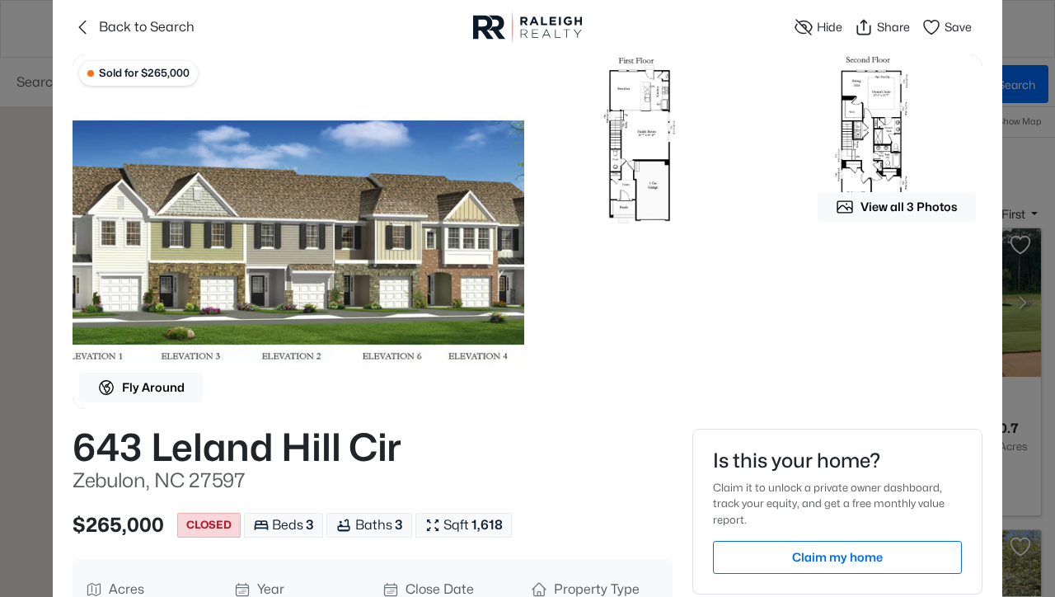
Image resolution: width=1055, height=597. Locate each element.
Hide (829, 27)
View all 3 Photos (909, 207)
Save (958, 27)
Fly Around (153, 387)
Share (893, 27)
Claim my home (837, 557)
